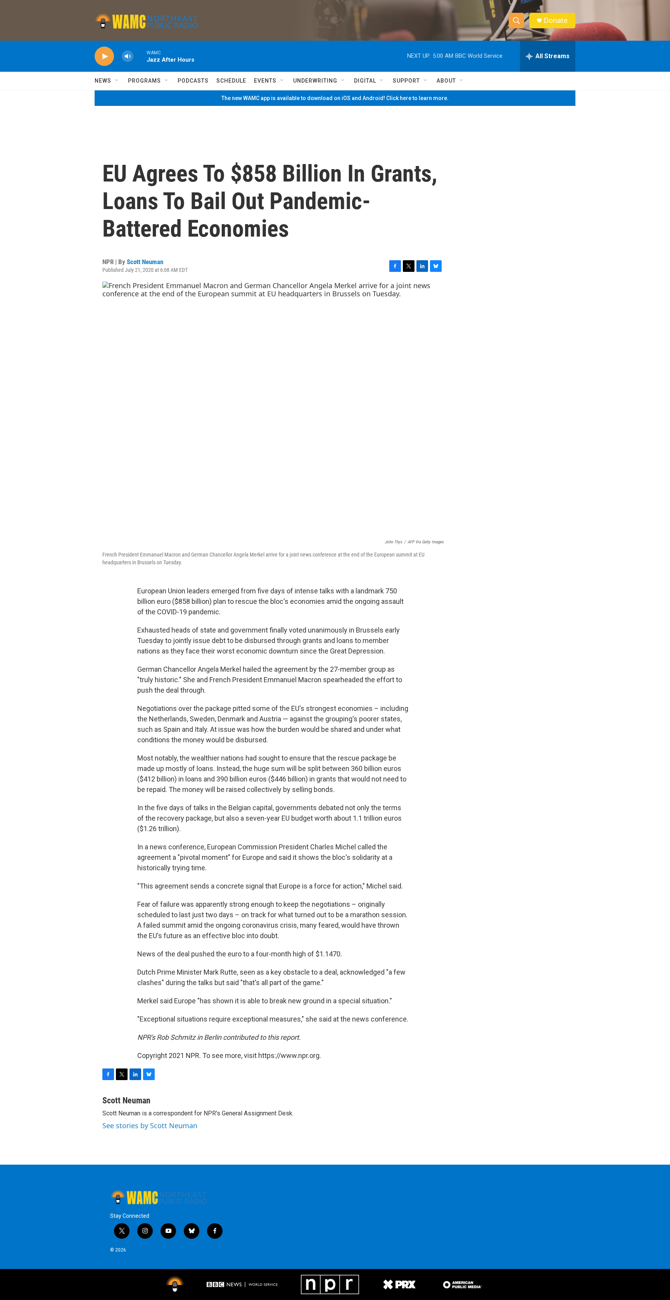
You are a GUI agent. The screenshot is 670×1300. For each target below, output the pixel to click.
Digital (365, 81)
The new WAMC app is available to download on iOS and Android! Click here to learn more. (335, 98)
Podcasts (193, 81)
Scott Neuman (145, 262)
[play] (104, 56)
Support (406, 81)
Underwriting (315, 81)
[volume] (127, 56)
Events (265, 81)
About (446, 81)
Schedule (231, 81)
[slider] (140, 56)
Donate (556, 20)
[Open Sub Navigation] (117, 81)
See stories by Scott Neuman (149, 1125)
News (103, 81)
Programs (144, 81)
